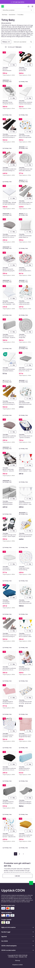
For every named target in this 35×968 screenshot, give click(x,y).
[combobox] (17, 10)
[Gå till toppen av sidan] (31, 883)
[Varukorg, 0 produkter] (28, 6)
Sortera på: (11, 47)
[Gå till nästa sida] (23, 853)
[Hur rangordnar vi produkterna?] (5, 47)
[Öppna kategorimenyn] (32, 6)
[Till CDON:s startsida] (2, 6)
